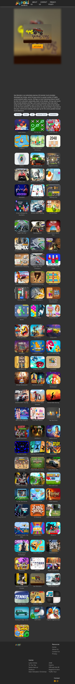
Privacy (54, 654)
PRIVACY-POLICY (52, 3)
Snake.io (31, 670)
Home (54, 647)
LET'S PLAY (37, 46)
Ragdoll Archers (54, 670)
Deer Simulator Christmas (38, 672)
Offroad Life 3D (54, 667)
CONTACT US (43, 3)
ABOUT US (34, 3)
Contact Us (56, 652)
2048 (50, 663)
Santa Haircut (33, 667)
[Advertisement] (37, 77)
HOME (27, 3)
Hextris (51, 665)
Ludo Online (33, 663)
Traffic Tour (53, 672)
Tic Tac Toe (32, 665)
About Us (55, 649)
